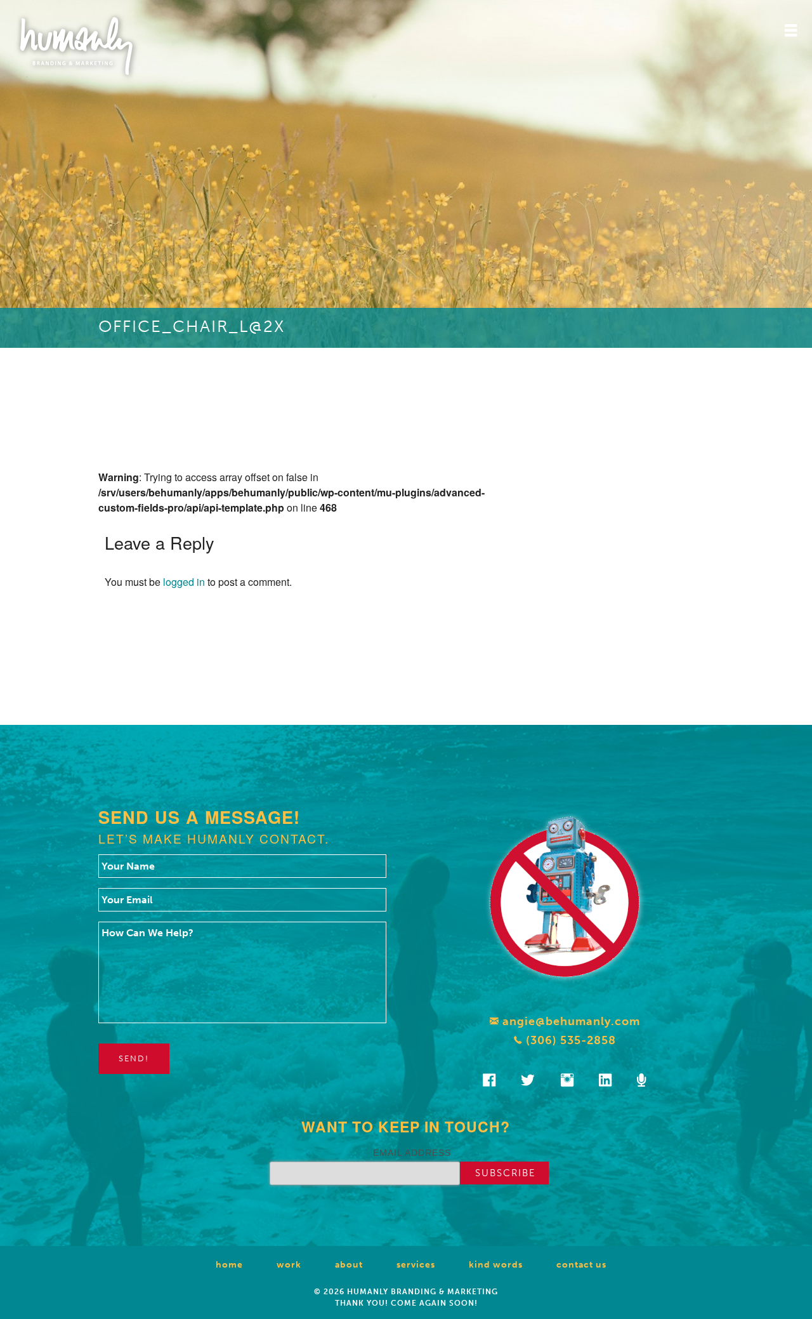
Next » (348, 673)
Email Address (412, 1153)
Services (415, 1264)
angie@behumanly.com (569, 1021)
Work (289, 1264)
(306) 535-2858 (569, 1040)
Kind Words (496, 1264)
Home (229, 1264)
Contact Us (581, 1264)
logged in (184, 581)
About (349, 1264)
